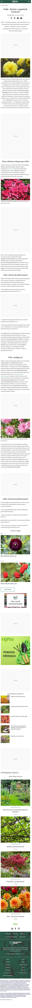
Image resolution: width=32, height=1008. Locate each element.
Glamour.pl (8, 964)
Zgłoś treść (7, 589)
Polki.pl (23, 962)
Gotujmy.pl (8, 967)
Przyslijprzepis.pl (23, 964)
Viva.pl (23, 967)
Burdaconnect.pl (23, 972)
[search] (28, 2)
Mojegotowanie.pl (8, 972)
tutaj (11, 999)
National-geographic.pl (8, 975)
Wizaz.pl (23, 970)
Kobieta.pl (8, 962)
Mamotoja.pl (7, 970)
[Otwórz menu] (2, 1)
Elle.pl (8, 959)
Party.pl (23, 959)
